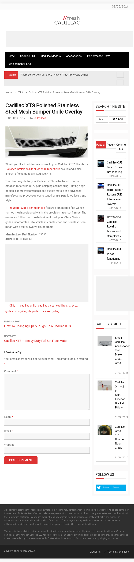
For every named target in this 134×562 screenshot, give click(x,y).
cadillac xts (63, 305)
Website (9, 444)
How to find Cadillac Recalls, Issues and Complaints (114, 226)
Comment (11, 371)
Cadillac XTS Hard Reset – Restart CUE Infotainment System (115, 194)
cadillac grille (28, 305)
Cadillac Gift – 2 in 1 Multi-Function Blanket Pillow (120, 395)
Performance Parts (98, 56)
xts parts (33, 311)
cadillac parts (46, 305)
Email (8, 430)
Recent (111, 144)
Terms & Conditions (118, 551)
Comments (121, 146)
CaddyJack (40, 118)
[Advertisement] (69, 39)
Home (11, 56)
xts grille (20, 311)
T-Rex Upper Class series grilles (25, 207)
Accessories (74, 56)
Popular (100, 144)
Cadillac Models (51, 56)
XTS (11, 305)
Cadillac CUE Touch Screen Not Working (115, 167)
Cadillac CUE (28, 56)
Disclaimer (95, 551)
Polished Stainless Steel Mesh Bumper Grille (33, 169)
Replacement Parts (19, 64)
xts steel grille (49, 311)
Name (8, 416)
